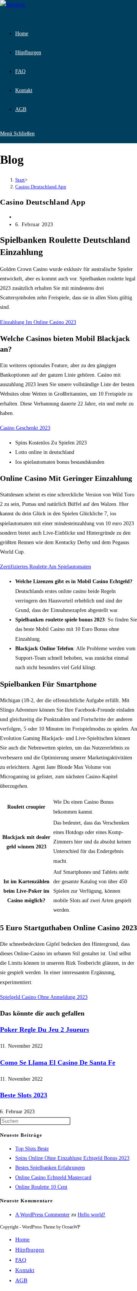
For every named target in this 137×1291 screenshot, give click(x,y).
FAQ (20, 1260)
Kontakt (24, 1270)
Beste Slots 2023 (23, 1095)
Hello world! (91, 1214)
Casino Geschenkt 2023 (25, 428)
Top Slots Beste (32, 1149)
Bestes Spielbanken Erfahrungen (50, 1168)
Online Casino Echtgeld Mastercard (53, 1177)
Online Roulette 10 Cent (41, 1187)
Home (22, 1239)
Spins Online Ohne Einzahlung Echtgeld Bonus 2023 (72, 1158)
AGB (21, 1280)
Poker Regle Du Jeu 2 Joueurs (44, 1029)
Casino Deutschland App (40, 186)
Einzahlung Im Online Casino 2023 (38, 322)
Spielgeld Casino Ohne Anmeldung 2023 (44, 997)
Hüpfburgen (29, 1250)
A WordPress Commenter (42, 1214)
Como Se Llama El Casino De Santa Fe (57, 1062)
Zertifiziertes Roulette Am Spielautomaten (45, 567)
